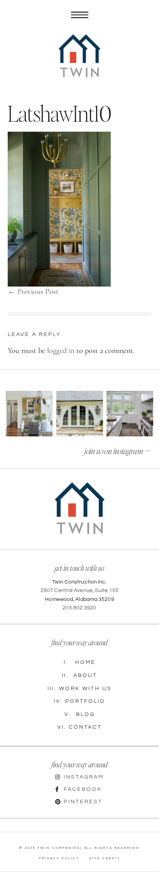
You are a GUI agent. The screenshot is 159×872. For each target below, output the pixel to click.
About (79, 675)
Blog (79, 714)
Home (80, 662)
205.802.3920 (79, 608)
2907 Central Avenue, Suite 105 (79, 590)
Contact (79, 727)
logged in (60, 350)
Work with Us (79, 688)
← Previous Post (33, 291)
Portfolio (79, 701)
